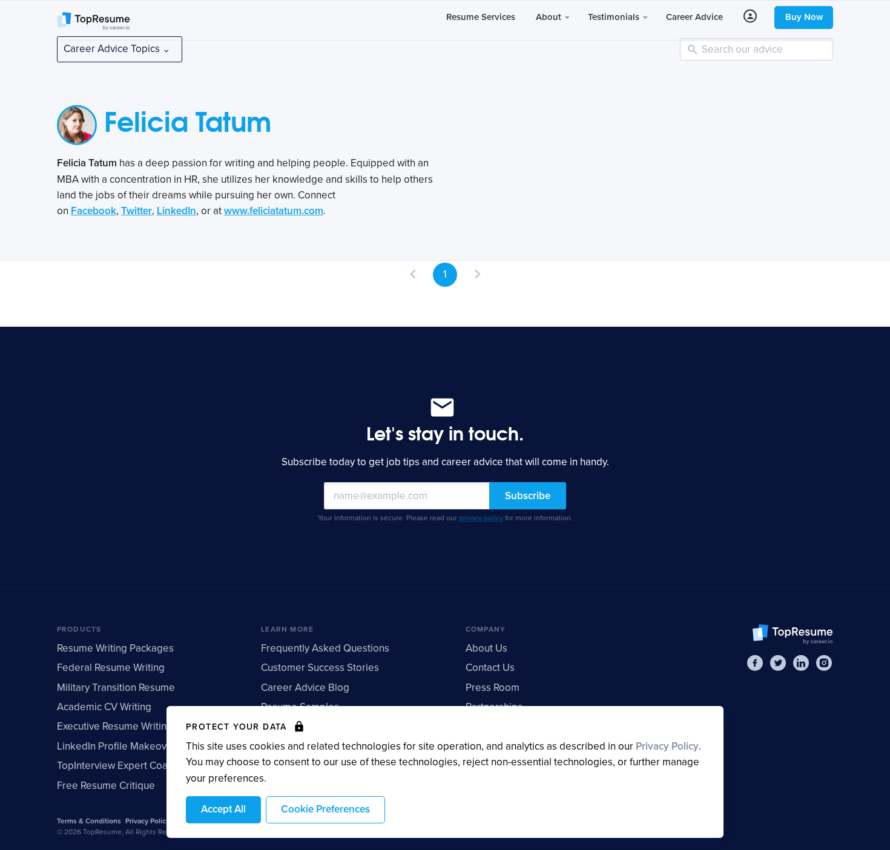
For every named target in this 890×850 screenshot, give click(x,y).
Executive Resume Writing (115, 726)
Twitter (136, 210)
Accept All (223, 809)
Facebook (93, 210)
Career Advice (694, 16)
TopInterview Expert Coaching (124, 765)
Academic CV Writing (104, 707)
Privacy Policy (667, 746)
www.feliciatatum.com (273, 210)
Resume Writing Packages (115, 648)
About (550, 16)
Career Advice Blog (305, 687)
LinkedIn (176, 210)
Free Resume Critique (106, 785)
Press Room (492, 687)
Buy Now (804, 16)
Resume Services (480, 16)
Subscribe (527, 495)
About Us (486, 648)
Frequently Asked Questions (325, 648)
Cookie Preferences (325, 809)
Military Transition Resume (116, 687)
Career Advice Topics (113, 48)
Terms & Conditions (89, 821)
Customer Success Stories (320, 667)
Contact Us (490, 667)
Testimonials (615, 16)
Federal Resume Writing (111, 667)
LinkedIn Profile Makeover (116, 746)
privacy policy (481, 518)
